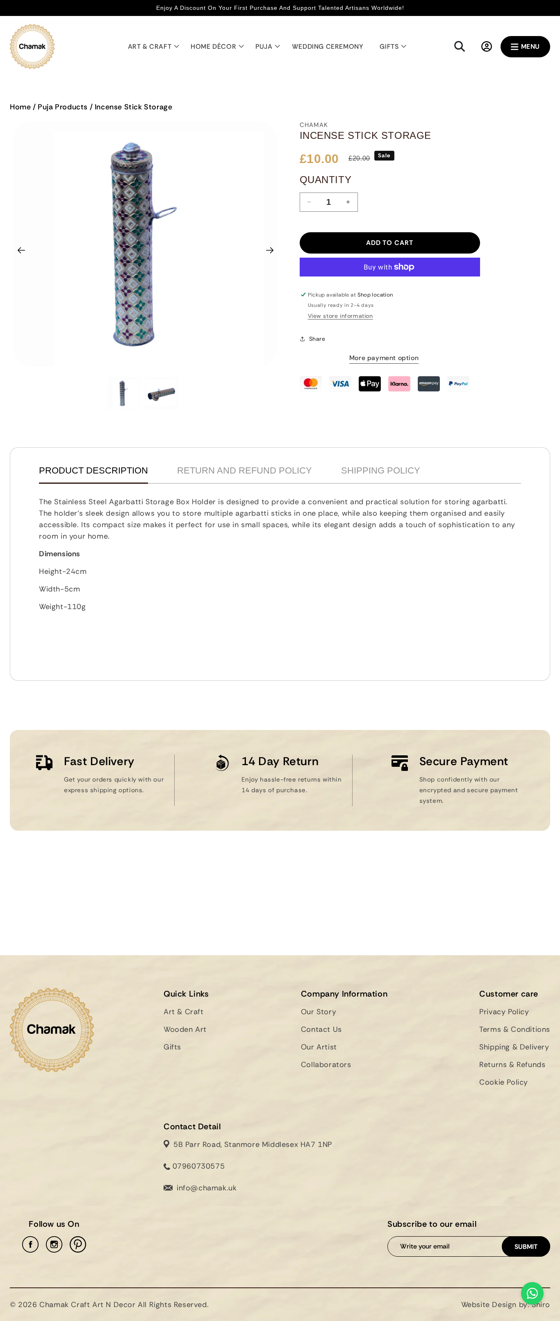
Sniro (541, 1305)
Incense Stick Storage (134, 107)
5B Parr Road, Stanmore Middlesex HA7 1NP (252, 1144)
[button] (151, 46)
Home (20, 107)
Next (269, 248)
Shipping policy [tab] (380, 470)
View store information (340, 315)
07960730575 (197, 1166)
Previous (24, 248)
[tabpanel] (280, 578)
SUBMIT (525, 1246)
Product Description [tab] (93, 470)
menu (530, 46)
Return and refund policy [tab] (244, 470)
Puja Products (63, 107)
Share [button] (317, 338)
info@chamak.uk (207, 1188)
